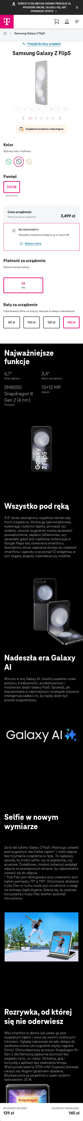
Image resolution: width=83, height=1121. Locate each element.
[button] (41, 7)
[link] (41, 44)
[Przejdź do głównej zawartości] (7, 21)
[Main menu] (77, 21)
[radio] (11, 187)
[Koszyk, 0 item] (56, 21)
